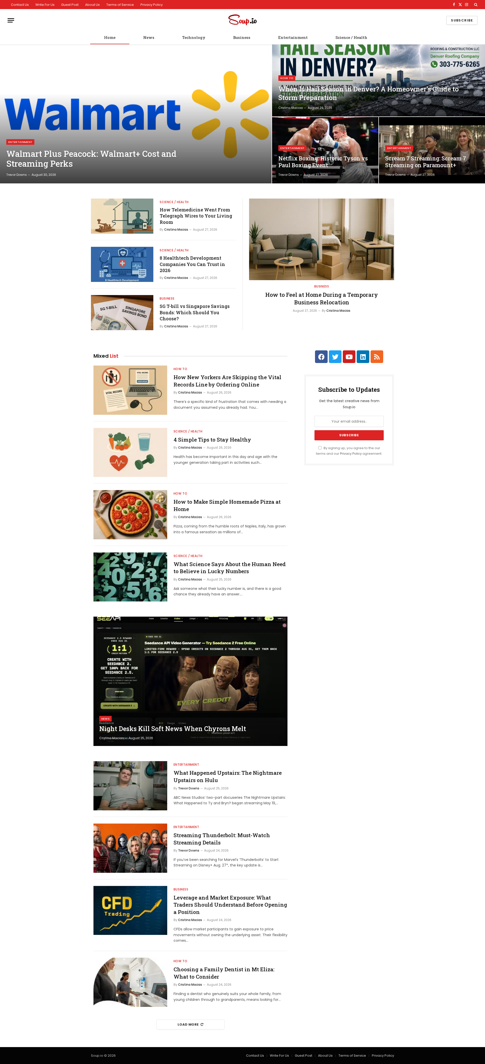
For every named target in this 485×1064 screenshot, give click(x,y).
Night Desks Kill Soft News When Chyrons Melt (172, 729)
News (148, 37)
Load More (188, 1024)
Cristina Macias (290, 108)
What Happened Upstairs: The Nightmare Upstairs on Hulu (228, 776)
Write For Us (45, 4)
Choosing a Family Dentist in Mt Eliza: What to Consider (224, 973)
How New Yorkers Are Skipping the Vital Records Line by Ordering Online (227, 381)
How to (286, 78)
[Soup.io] (242, 20)
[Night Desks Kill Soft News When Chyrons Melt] (190, 681)
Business (241, 37)
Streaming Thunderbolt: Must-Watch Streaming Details (222, 839)
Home (109, 37)
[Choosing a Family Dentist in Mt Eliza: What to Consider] (130, 982)
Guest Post (70, 4)
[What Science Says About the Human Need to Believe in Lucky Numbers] (130, 577)
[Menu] (11, 20)
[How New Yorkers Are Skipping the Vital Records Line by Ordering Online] (130, 390)
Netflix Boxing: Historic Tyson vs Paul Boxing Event (323, 162)
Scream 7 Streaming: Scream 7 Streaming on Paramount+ (425, 162)
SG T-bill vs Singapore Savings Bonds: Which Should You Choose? (195, 312)
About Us (92, 4)
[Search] (475, 4)
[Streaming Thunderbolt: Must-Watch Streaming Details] (130, 848)
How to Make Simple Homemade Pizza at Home (227, 505)
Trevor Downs (16, 175)
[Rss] (377, 356)
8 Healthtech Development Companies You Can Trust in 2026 (192, 264)
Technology (193, 37)
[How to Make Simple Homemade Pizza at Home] (130, 514)
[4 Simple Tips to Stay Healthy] (130, 452)
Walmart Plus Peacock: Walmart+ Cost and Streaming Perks (91, 159)
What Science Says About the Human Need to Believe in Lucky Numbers (230, 568)
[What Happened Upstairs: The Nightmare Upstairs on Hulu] (130, 785)
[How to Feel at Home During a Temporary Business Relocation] (321, 239)
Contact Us (20, 4)
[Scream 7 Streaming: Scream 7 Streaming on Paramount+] (432, 150)
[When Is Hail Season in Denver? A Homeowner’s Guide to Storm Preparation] (378, 80)
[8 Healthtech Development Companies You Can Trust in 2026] (122, 264)
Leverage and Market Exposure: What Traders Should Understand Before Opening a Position (230, 904)
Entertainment (293, 37)
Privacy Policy (151, 4)
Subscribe (462, 20)
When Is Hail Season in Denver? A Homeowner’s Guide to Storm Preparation (368, 93)
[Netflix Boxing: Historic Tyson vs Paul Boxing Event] (325, 150)
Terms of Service (120, 4)
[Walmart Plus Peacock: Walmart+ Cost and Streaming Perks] (136, 113)
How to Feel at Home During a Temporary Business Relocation (321, 298)
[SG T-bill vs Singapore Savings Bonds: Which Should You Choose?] (122, 312)
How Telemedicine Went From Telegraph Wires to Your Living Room (196, 216)
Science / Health (351, 37)
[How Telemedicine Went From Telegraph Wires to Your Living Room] (122, 216)
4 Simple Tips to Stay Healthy (212, 439)
